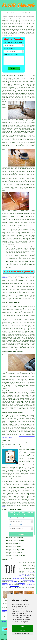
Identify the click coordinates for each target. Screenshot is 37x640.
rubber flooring (28, 580)
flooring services (29, 474)
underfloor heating (18, 578)
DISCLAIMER (32, 10)
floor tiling (31, 577)
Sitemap (4, 621)
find (7, 481)
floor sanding (21, 88)
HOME (16, 10)
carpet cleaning (27, 584)
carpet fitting (14, 586)
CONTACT (27, 10)
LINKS (20, 10)
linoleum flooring (7, 580)
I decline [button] (22, 630)
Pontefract (5, 277)
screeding (14, 581)
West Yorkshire (16, 476)
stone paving (21, 583)
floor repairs (28, 454)
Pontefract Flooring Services (12, 509)
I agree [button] (22, 626)
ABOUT (23, 10)
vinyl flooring (24, 575)
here (3, 506)
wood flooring (6, 584)
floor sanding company (18, 93)
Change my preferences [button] (22, 633)
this (17, 444)
